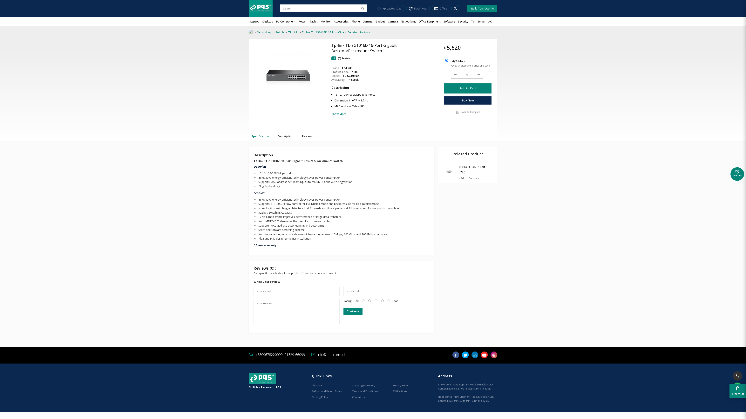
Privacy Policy (401, 385)
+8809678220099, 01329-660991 (281, 354)
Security (463, 21)
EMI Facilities (400, 391)
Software (449, 21)
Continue (353, 311)
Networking (408, 21)
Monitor (326, 21)
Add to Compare (468, 112)
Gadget (380, 21)
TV (473, 21)
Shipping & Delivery (363, 385)
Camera (393, 21)
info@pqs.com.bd (331, 354)
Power (302, 21)
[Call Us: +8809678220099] (737, 376)
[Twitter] (465, 356)
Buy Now (468, 100)
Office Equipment (430, 21)
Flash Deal (737, 172)
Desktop (267, 21)
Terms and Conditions (365, 391)
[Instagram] (494, 356)
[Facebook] (455, 356)
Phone (356, 21)
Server (481, 21)
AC (490, 21)
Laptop (254, 21)
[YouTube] (484, 356)
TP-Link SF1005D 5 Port (472, 167)
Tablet (313, 21)
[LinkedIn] (474, 356)
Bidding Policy (320, 397)
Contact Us (358, 397)
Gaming (368, 21)
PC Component (285, 21)
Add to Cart (468, 88)
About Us (317, 385)
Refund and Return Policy (327, 391)
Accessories (341, 21)
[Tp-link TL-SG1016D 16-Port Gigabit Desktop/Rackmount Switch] (286, 107)
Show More (338, 114)
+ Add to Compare (469, 178)
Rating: (347, 301)
